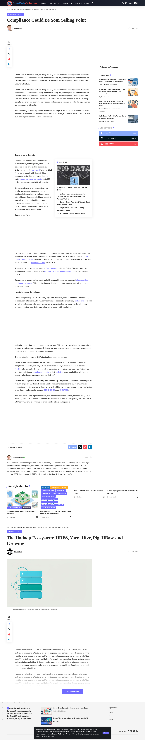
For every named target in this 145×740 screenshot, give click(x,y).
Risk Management (48, 504)
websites (59, 372)
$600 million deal (38, 263)
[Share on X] (9, 54)
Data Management (15, 14)
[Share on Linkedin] (9, 64)
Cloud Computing (104, 84)
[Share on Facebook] (9, 49)
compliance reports (41, 372)
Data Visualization (59, 493)
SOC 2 (46, 390)
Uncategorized (14, 531)
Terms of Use (70, 734)
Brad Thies (18, 28)
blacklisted (35, 170)
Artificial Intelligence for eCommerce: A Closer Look (70, 708)
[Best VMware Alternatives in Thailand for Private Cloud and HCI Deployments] (133, 82)
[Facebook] (118, 133)
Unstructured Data (48, 507)
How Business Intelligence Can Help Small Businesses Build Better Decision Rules (112, 103)
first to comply (52, 268)
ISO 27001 (64, 390)
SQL (112, 121)
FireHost (18, 369)
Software (107, 121)
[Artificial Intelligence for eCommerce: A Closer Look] (46, 711)
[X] (118, 138)
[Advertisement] (53, 55)
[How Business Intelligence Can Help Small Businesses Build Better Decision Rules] (133, 104)
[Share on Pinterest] (9, 59)
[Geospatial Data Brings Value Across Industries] (22, 499)
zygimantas (18, 551)
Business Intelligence (105, 109)
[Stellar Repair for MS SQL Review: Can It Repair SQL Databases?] (133, 119)
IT (117, 84)
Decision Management (49, 499)
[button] (106, 733)
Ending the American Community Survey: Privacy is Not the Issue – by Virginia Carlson (71, 196)
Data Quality (46, 493)
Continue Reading (72, 691)
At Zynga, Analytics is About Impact (73, 213)
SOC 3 (52, 390)
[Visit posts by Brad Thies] (9, 457)
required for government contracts (58, 271)
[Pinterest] (118, 144)
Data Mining (60, 490)
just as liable (80, 301)
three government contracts (30, 179)
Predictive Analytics (49, 502)
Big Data (101, 97)
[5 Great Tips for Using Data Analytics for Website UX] (46, 721)
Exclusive (113, 84)
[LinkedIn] (91, 457)
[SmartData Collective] (22, 3)
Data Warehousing (48, 496)
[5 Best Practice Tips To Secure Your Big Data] (73, 175)
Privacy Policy (57, 734)
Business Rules (116, 109)
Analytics (45, 487)
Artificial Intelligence (59, 711)
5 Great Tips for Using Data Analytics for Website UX (70, 718)
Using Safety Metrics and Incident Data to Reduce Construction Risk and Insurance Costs (112, 92)
